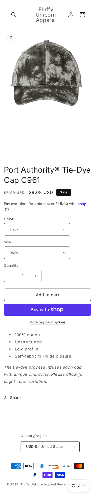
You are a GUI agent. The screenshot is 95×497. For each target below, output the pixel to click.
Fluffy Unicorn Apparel (38, 484)
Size (7, 242)
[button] (14, 15)
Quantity (11, 265)
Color (8, 219)
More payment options (48, 322)
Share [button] (15, 397)
